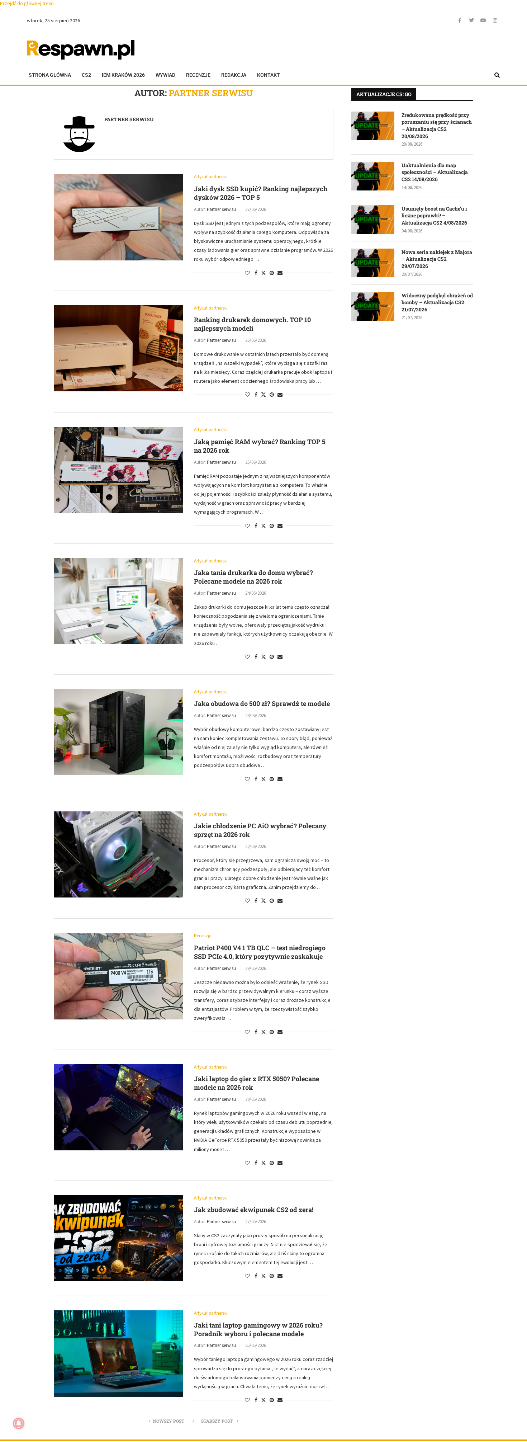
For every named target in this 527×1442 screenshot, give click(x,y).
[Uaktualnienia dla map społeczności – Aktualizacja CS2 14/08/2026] (372, 176)
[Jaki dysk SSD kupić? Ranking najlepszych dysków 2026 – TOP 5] (118, 217)
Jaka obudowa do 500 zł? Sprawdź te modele (262, 703)
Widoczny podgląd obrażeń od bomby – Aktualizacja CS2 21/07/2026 (437, 302)
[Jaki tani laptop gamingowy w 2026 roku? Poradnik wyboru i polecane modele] (118, 1353)
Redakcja (233, 75)
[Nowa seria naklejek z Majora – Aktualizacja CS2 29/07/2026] (372, 263)
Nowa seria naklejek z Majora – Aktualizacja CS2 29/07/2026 (437, 259)
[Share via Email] (280, 273)
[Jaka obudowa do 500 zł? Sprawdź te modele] (118, 732)
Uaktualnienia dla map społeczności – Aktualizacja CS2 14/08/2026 (435, 172)
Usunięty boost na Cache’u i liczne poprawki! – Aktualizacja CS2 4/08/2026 (434, 215)
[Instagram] (495, 20)
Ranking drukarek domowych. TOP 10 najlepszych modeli (252, 324)
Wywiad (165, 75)
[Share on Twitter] (263, 273)
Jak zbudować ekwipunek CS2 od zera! (253, 1209)
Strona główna (50, 75)
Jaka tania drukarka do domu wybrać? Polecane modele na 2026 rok (253, 576)
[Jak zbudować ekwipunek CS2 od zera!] (118, 1238)
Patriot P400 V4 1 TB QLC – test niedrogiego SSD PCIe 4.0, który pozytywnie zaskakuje (260, 952)
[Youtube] (483, 20)
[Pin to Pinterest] (272, 273)
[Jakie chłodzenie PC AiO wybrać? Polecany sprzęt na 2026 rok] (118, 854)
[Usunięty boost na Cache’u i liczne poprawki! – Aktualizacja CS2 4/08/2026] (372, 219)
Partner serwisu (129, 119)
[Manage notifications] (18, 1423)
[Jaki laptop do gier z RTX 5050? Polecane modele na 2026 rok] (118, 1107)
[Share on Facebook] (256, 273)
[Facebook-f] (460, 20)
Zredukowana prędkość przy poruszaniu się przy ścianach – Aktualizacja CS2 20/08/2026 (437, 126)
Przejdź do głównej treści (27, 3)
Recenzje (198, 75)
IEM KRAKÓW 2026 (123, 75)
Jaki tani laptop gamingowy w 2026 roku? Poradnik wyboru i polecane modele (258, 1329)
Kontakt (268, 75)
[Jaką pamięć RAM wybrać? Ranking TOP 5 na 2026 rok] (118, 470)
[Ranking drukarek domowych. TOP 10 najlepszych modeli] (118, 348)
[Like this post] (247, 273)
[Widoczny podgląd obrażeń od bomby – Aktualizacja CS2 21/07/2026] (372, 306)
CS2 (86, 75)
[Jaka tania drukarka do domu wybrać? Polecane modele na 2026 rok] (118, 601)
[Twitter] (471, 20)
